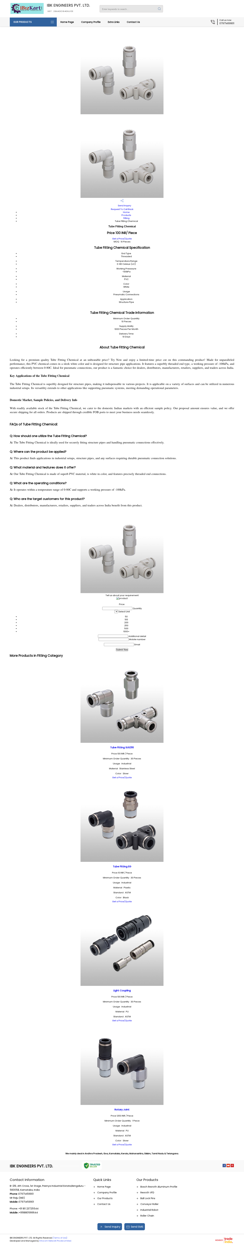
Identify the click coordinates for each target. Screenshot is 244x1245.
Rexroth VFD (147, 1192)
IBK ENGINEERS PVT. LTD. (68, 8)
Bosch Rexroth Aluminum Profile (158, 1186)
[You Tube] (228, 1166)
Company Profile (91, 22)
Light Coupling (122, 990)
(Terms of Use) (60, 1237)
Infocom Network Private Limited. (55, 1240)
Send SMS (137, 1227)
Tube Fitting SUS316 (122, 747)
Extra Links (114, 22)
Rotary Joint (122, 1109)
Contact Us (133, 22)
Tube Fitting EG (122, 866)
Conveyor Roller (149, 1204)
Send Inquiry (124, 205)
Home (126, 212)
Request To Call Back (122, 209)
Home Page (67, 22)
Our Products (22, 22)
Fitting (126, 218)
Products (126, 215)
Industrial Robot (149, 1210)
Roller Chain (147, 1215)
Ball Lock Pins (147, 1198)
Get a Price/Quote (122, 238)
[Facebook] (224, 1166)
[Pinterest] (232, 1166)
